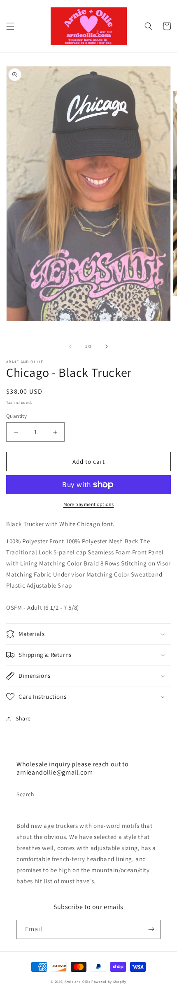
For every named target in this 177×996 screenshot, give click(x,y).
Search (25, 794)
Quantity (16, 416)
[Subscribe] (151, 929)
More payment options (88, 504)
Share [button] (23, 718)
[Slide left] (70, 346)
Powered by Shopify (108, 981)
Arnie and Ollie (78, 981)
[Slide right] (107, 346)
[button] (10, 26)
